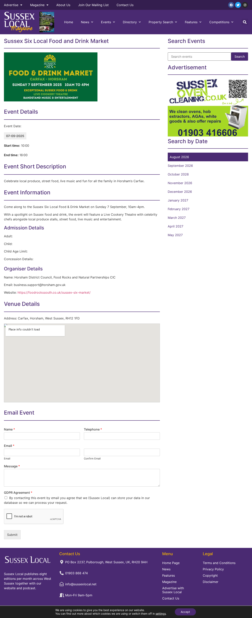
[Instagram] (245, 5)
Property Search (161, 22)
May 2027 (175, 235)
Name (9, 429)
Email (9, 446)
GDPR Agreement (18, 493)
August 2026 (179, 157)
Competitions (219, 22)
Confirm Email (92, 458)
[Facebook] (231, 5)
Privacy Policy (213, 569)
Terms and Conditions (219, 563)
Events (106, 22)
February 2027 (178, 209)
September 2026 (180, 166)
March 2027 (177, 218)
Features (191, 22)
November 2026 (180, 183)
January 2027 (178, 200)
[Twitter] (238, 5)
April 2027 (175, 226)
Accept (185, 611)
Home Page (171, 563)
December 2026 (180, 192)
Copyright (210, 575)
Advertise (11, 5)
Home (68, 22)
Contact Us (125, 5)
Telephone (93, 429)
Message (12, 466)
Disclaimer (210, 582)
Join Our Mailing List (93, 5)
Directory (130, 22)
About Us (63, 5)
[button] (245, 22)
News (85, 22)
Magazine (37, 5)
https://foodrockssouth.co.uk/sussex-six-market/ (54, 292)
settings (161, 613)
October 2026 (178, 174)
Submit (12, 535)
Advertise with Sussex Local (173, 590)
